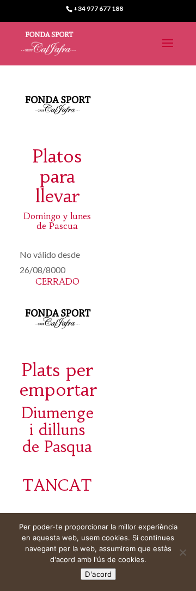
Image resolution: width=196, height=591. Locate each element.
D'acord (98, 574)
